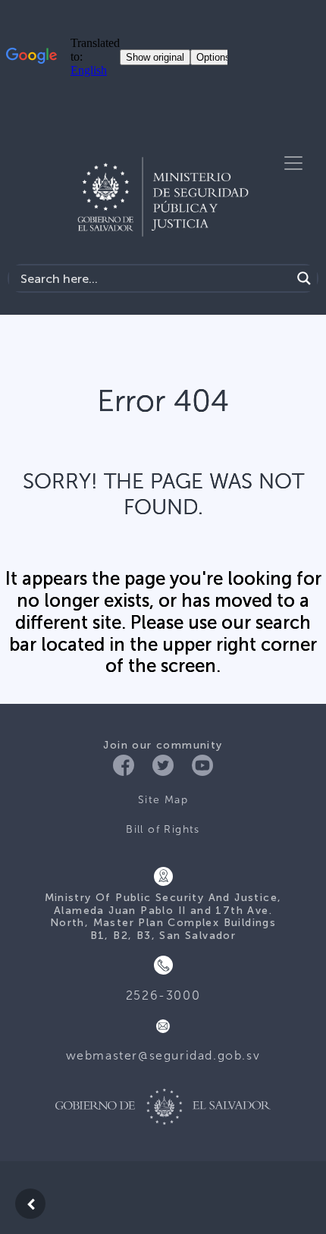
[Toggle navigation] (293, 163)
